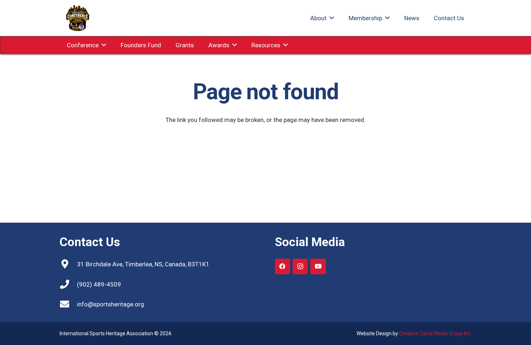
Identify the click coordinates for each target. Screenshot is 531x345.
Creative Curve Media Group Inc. (435, 333)
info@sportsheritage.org (110, 304)
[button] (330, 18)
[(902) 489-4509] (68, 284)
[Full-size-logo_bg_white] (78, 18)
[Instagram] (300, 266)
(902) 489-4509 (99, 284)
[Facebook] (282, 266)
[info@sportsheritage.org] (68, 304)
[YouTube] (318, 266)
